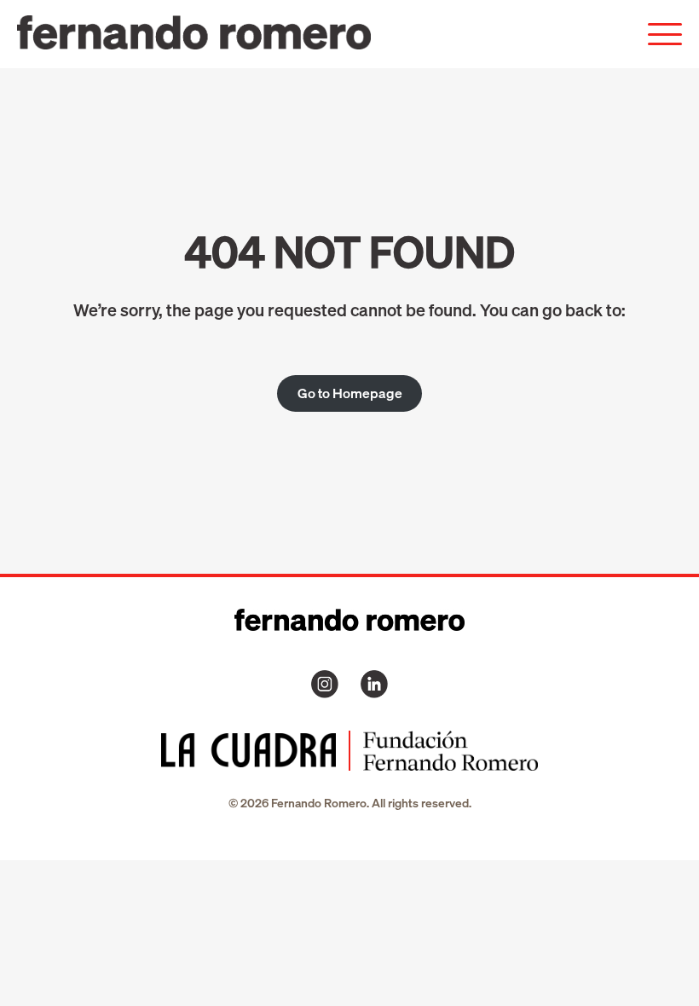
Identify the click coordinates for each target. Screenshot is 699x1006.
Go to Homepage (350, 393)
